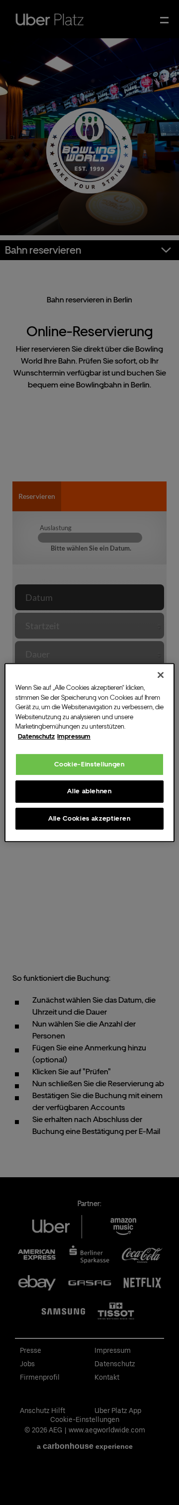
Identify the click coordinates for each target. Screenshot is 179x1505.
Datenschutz (36, 736)
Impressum (73, 736)
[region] (89, 752)
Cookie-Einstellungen (89, 764)
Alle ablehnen (89, 791)
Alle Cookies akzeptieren (89, 818)
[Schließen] (161, 675)
